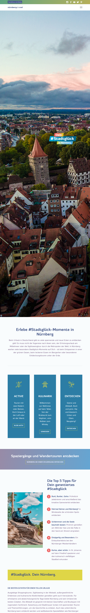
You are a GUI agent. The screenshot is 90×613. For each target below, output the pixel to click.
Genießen (45, 432)
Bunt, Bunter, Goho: (60, 496)
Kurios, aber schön (60, 550)
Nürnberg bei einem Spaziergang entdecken (45, 462)
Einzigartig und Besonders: (63, 537)
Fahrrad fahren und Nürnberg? (65, 509)
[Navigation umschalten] (81, 7)
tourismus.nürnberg (15, 2)
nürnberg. (15, 7)
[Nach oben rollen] (85, 608)
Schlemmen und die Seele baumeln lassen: (63, 523)
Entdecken (71, 428)
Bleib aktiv (18, 425)
